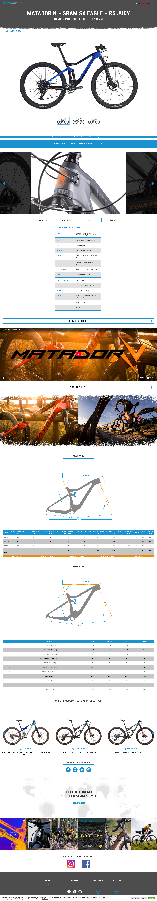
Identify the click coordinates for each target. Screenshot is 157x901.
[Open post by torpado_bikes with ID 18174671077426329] (144, 834)
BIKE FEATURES (77, 321)
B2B (117, 884)
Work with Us (117, 888)
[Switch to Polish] (146, 3)
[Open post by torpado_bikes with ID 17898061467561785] (65, 834)
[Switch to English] (139, 3)
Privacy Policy (117, 886)
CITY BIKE (98, 888)
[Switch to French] (149, 3)
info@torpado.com (74, 884)
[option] (78, 71)
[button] (63, 120)
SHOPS (78, 803)
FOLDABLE (97, 890)
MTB (98, 893)
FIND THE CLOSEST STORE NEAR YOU (76, 143)
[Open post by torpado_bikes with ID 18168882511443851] (39, 834)
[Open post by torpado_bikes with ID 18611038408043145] (91, 834)
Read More (45, 899)
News (117, 893)
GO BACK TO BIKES (13, 31)
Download (117, 891)
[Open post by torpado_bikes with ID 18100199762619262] (13, 834)
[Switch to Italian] (136, 3)
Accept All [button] (151, 898)
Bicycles (98, 884)
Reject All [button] (144, 898)
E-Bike (98, 886)
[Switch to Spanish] (142, 3)
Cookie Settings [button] (135, 898)
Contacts (117, 890)
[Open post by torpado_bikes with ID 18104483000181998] (118, 834)
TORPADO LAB (77, 387)
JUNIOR (98, 891)
